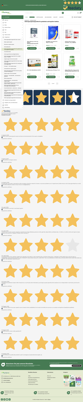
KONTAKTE (61, 17)
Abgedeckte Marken (51, 377)
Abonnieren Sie (76, 365)
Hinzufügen (32, 48)
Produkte (27, 20)
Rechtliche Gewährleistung (33, 377)
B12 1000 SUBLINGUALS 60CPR (34, 70)
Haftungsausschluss (32, 379)
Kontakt (48, 379)
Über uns (49, 375)
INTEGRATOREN (33, 20)
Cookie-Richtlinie (31, 382)
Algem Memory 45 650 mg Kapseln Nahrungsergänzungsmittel (32, 42)
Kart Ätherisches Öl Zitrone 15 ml (53, 70)
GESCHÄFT (55, 17)
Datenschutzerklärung (55, 363)
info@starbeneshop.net (8, 378)
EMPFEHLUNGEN (39, 17)
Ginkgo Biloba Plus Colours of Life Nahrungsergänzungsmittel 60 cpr (72, 71)
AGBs (29, 375)
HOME (26, 17)
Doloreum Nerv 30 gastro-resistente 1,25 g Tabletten (70, 42)
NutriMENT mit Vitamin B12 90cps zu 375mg (51, 42)
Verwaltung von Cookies (33, 384)
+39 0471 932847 (6, 380)
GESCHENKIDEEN (48, 17)
